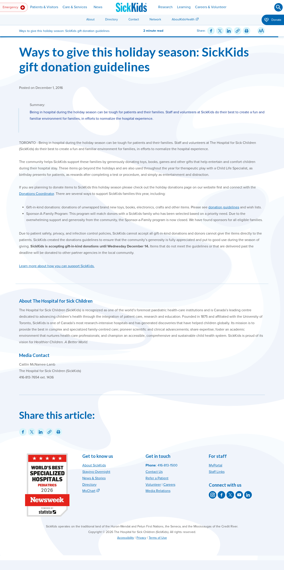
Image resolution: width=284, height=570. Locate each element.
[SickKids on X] (230, 495)
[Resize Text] (261, 31)
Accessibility (125, 538)
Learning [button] (184, 7)
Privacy (141, 538)
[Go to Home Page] (131, 7)
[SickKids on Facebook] (221, 495)
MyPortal (215, 465)
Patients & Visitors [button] (44, 7)
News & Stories (94, 478)
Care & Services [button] (75, 7)
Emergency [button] (11, 7)
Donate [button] (275, 20)
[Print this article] (246, 31)
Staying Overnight (96, 472)
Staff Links (217, 472)
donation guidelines (223, 207)
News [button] (98, 7)
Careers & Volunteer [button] (210, 7)
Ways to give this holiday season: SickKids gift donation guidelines (134, 59)
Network (155, 19)
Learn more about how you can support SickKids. (57, 266)
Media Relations (158, 491)
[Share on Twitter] (220, 31)
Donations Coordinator (36, 194)
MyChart (88, 491)
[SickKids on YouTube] (239, 495)
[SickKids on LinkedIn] (248, 495)
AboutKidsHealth (183, 19)
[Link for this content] (237, 31)
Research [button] (165, 7)
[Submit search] (278, 7)
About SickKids (94, 465)
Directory (111, 19)
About (90, 19)
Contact (133, 19)
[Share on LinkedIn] (229, 31)
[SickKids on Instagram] (212, 495)
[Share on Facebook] (211, 31)
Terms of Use (158, 538)
